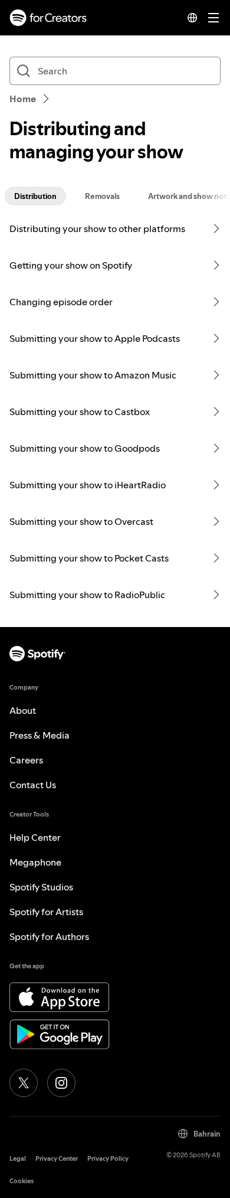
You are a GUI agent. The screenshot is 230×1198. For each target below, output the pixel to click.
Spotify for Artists (46, 911)
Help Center (35, 837)
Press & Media (39, 735)
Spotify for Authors (49, 936)
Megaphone (35, 862)
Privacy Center (56, 1158)
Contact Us (32, 784)
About (22, 710)
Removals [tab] (102, 196)
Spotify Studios (41, 886)
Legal (17, 1158)
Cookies (21, 1181)
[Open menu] (213, 18)
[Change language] (192, 17)
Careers (26, 759)
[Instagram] (61, 1083)
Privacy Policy (108, 1158)
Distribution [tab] (35, 196)
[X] (23, 1083)
